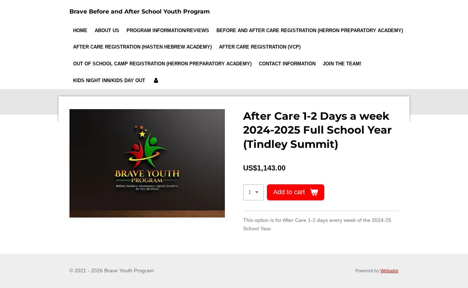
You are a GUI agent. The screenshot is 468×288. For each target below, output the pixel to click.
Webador (389, 270)
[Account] (156, 80)
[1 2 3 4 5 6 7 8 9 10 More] (253, 192)
